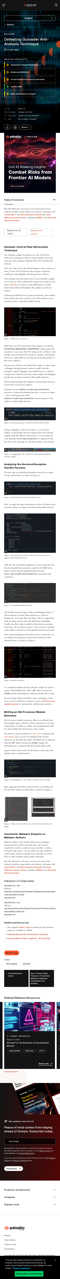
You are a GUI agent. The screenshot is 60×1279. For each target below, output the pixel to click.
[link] (9, 33)
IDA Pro (14, 285)
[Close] (55, 1260)
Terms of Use (44, 1151)
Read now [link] (44, 1063)
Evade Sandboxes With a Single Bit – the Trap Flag (28, 939)
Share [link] (24, 127)
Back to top (11, 953)
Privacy (7, 1235)
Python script (24, 928)
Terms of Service (20, 1160)
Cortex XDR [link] (16, 86)
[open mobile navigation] (4, 5)
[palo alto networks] (30, 5)
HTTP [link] (41, 1051)
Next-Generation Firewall (30, 215)
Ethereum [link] (29, 1051)
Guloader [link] (27, 964)
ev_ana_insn (36, 734)
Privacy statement (21, 1268)
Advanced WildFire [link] (20, 72)
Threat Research (32, 116)
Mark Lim (21, 109)
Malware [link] (10, 25)
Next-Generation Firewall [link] (23, 94)
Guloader (32, 119)
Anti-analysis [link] (11, 964)
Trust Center (9, 1240)
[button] (26, 127)
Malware (22, 116)
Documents (9, 1249)
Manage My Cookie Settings (29, 1274)
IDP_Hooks (9, 737)
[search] (56, 5)
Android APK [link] (14, 1051)
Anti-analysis (23, 119)
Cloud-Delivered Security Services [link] (28, 79)
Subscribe (11, 1168)
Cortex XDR (9, 215)
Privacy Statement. (27, 1153)
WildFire (39, 218)
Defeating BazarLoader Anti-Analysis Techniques (27, 934)
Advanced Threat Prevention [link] (25, 65)
